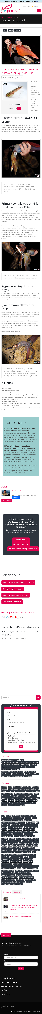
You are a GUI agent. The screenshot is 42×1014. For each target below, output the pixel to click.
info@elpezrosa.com (13, 986)
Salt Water (5, 990)
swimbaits (30, 866)
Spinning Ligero (26, 787)
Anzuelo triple (21, 882)
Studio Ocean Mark (33, 841)
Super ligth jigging (7, 850)
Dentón (33, 771)
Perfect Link (29, 845)
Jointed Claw (18, 822)
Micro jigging (5, 798)
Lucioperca (33, 764)
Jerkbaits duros (30, 836)
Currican (15, 789)
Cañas (28, 822)
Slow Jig (25, 829)
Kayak (24, 866)
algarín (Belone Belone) (31, 774)
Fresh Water (5, 994)
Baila (17, 767)
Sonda (36, 845)
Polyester (20, 857)
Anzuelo (28, 854)
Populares (7, 892)
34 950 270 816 (22, 540)
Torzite (15, 845)
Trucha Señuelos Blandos (9, 852)
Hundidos (36, 843)
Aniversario (19, 838)
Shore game (12, 803)
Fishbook (10, 829)
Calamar (10, 30)
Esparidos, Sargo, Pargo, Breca (10, 762)
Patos (8, 820)
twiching (36, 789)
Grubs (15, 864)
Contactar (37, 1011)
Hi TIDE (34, 854)
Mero (27, 764)
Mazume (19, 884)
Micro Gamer (27, 820)
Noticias (9, 17)
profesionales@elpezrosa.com (24, 549)
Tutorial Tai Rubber (7, 836)
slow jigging (25, 798)
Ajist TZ (24, 841)
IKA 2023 (10, 873)
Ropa (30, 861)
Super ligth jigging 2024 (8, 875)
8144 (20, 77)
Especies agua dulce (7, 769)
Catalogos (32, 829)
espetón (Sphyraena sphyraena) (15, 776)
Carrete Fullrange (7, 882)
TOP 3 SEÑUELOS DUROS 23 (24, 875)
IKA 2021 (28, 852)
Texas (3, 793)
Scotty (20, 843)
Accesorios (18, 841)
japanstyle (28, 880)
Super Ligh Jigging (15, 798)
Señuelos (15, 818)
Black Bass (5, 760)
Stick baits (12, 838)
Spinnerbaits (28, 864)
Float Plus (26, 827)
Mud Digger (34, 827)
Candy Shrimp (28, 843)
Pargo (22, 764)
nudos (36, 866)
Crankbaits (5, 859)
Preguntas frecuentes (16, 1011)
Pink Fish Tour (6, 825)
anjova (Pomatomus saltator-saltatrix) (12, 771)
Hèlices (20, 866)
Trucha (22, 762)
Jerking (10, 789)
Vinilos (15, 850)
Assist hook (21, 845)
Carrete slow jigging (34, 850)
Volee (16, 800)
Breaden (11, 832)
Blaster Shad (5, 854)
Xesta (15, 836)
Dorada (4, 774)
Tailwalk (8, 816)
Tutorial (34, 818)
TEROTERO (25, 868)
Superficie (16, 791)
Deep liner (13, 857)
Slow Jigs (4, 827)
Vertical (20, 796)
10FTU (26, 857)
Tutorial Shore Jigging (8, 870)
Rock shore (20, 803)
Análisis (11, 841)
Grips (19, 859)
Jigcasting (31, 791)
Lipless (33, 822)
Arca (23, 859)
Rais (3, 848)
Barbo (12, 767)
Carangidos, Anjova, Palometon (11, 764)
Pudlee (31, 834)
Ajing (21, 789)
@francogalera (7, 500)
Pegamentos (20, 852)
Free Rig (37, 798)
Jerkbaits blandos (7, 864)
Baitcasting (28, 803)
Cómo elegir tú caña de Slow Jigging (20, 916)
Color (20, 861)
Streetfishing (29, 793)
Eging (5, 30)
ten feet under (33, 868)
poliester (4, 868)
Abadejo (17, 769)
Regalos (15, 834)
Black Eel (13, 820)
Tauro (34, 880)
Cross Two (18, 848)
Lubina (11, 760)
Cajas (11, 859)
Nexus (19, 868)
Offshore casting (19, 854)
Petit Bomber (12, 868)
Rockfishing (5, 796)
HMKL (25, 834)
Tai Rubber (5, 791)
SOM (14, 882)
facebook (16, 497)
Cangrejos (5, 838)
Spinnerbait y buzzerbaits (9, 866)
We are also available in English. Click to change (20, 1)
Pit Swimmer (5, 861)
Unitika (21, 834)
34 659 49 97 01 (22, 544)
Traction (4, 805)
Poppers (25, 861)
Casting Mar (33, 796)
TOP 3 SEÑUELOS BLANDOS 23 (22, 873)
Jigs (24, 822)
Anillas (34, 852)
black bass (29, 776)
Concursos (25, 832)
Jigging (10, 787)
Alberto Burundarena (32, 870)
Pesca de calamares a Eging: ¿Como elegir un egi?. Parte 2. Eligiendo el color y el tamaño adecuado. (23, 907)
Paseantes (18, 832)
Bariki (12, 854)
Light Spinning (17, 787)
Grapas (14, 884)
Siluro (3, 776)
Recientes (17, 892)
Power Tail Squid (28, 838)
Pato (37, 822)
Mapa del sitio (28, 1011)
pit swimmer (13, 861)
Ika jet (33, 803)
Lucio (21, 760)
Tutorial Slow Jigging (7, 822)
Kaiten (10, 845)
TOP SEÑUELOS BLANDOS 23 (10, 877)
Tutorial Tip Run (22, 850)
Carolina (4, 800)
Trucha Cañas (20, 880)
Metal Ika (22, 800)
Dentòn (17, 760)
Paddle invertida (6, 843)
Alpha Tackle (18, 829)
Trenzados (22, 836)
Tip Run (36, 793)
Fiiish (3, 816)
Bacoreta (26, 771)
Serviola (32, 762)
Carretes (4, 829)
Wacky (31, 798)
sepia (9, 774)
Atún (27, 762)
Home (3, 17)
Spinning (4, 787)
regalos (37, 838)
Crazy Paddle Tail (7, 834)
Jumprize (9, 818)
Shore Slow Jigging (19, 805)
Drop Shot (11, 800)
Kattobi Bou (32, 857)
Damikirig (4, 803)
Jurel (37, 762)
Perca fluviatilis (30, 767)
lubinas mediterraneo (28, 848)
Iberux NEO (29, 859)
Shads (3, 820)
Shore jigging (13, 796)
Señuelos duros (26, 825)
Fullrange (15, 843)
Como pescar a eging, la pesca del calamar (22, 898)
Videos (22, 818)
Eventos (4, 873)
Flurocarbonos (33, 832)
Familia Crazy (19, 827)
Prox (15, 859)
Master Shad (5, 857)
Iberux (4, 818)
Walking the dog (28, 789)
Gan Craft (23, 816)
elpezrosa (28, 818)
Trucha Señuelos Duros (8, 880)
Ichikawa (4, 845)
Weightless (10, 793)
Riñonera (20, 864)
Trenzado (4, 841)
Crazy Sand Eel (32, 816)
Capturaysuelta (6, 884)
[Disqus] (21, 666)
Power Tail (17, 30)
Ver (19, 109)
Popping (26, 796)
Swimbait (20, 820)
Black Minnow (16, 816)
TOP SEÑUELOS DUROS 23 (26, 877)
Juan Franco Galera (18, 491)
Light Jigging (24, 791)
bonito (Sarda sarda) (18, 774)
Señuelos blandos (16, 825)
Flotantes (35, 825)
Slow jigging (35, 787)
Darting (35, 800)
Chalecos (28, 882)
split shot (28, 800)
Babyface (4, 832)
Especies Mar (5, 767)
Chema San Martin (20, 870)
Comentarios (8, 77)
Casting (38, 791)
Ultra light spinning (19, 793)
